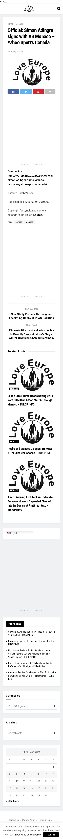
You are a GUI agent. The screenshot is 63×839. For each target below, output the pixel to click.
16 (10, 788)
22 (53, 788)
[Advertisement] (31, 129)
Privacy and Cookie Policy (27, 834)
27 (39, 795)
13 (39, 781)
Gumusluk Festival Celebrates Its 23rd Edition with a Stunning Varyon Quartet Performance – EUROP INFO (32, 675)
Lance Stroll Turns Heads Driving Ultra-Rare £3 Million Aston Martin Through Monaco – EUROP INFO (31, 400)
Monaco (19, 24)
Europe (19, 222)
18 (24, 788)
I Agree (51, 834)
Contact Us (14, 820)
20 (39, 788)
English (13, 533)
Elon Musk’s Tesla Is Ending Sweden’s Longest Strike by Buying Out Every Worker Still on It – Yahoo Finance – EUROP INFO (30, 653)
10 (17, 781)
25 (24, 795)
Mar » (16, 801)
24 (17, 795)
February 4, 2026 (15, 51)
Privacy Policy (28, 820)
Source (37, 214)
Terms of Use (45, 820)
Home (10, 24)
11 (24, 781)
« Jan (9, 801)
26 (31, 795)
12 (31, 781)
